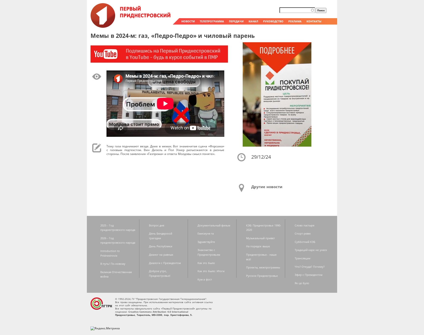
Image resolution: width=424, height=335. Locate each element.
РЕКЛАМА (295, 21)
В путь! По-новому (112, 263)
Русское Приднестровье (262, 276)
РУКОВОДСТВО (273, 21)
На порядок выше (258, 246)
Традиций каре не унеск (311, 250)
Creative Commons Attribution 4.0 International (158, 311)
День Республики (160, 246)
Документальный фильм (214, 225)
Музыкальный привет (260, 238)
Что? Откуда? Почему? (310, 266)
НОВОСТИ (188, 21)
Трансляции (302, 258)
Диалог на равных (161, 254)
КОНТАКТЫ (313, 21)
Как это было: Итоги (211, 271)
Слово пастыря (305, 225)
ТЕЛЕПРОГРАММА (212, 21)
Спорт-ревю (303, 233)
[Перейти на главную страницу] (131, 26)
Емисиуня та (206, 233)
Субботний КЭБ (305, 242)
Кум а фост (205, 279)
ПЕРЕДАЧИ (236, 21)
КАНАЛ (253, 21)
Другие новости (266, 186)
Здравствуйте (206, 242)
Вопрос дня (156, 225)
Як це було (302, 283)
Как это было (206, 263)
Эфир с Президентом (308, 275)
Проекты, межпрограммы (263, 267)
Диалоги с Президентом (165, 263)
